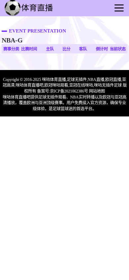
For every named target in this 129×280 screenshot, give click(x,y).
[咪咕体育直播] (36, 15)
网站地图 (97, 91)
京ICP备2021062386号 (69, 91)
